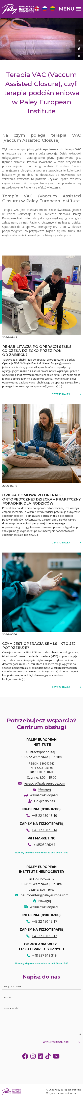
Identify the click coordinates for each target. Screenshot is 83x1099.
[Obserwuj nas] (79, 41)
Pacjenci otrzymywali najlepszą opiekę (54, 222)
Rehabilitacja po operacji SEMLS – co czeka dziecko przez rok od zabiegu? (38, 351)
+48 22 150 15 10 (44, 815)
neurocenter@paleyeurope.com (44, 895)
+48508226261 (44, 844)
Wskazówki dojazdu (44, 795)
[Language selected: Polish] (45, 8)
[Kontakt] (79, 56)
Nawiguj (44, 789)
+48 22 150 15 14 (44, 830)
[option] (36, 9)
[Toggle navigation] (70, 8)
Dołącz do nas (44, 801)
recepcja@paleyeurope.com (44, 783)
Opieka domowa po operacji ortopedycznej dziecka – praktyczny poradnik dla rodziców (41, 499)
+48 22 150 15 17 (44, 921)
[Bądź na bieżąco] (79, 33)
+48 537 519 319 (44, 955)
